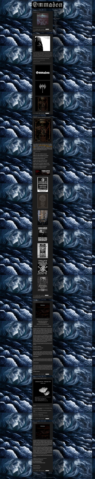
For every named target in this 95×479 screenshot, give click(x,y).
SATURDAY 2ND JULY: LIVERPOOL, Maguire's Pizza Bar (41, 163)
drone (48, 30)
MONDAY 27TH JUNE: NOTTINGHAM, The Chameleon (40, 155)
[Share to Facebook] (47, 295)
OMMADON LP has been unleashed (38, 301)
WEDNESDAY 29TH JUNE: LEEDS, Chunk (39, 158)
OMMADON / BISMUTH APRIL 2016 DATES (39, 378)
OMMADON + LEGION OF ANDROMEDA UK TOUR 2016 (41, 117)
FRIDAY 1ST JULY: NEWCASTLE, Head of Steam (40, 161)
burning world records (39, 30)
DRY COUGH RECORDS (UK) (43, 322)
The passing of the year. (36, 12)
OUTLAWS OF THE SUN (36, 371)
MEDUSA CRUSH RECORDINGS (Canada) (39, 462)
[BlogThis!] (46, 29)
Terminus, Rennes (41, 414)
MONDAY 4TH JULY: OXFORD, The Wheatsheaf (40, 166)
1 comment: (42, 295)
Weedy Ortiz (44, 410)
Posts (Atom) (37, 474)
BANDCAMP (49, 326)
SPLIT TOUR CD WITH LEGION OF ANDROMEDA (40, 35)
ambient (36, 30)
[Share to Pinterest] (48, 29)
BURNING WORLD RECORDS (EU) (43, 321)
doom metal (45, 30)
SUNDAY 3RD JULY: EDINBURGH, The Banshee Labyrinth (41, 164)
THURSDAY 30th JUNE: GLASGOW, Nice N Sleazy (40, 160)
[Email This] (45, 29)
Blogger (52, 477)
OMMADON (35, 422)
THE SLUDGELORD (35, 356)
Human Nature (41, 410)
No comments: (43, 29)
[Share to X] (47, 29)
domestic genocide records (44, 296)
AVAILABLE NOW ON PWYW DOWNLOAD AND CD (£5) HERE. (41, 58)
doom (43, 30)
